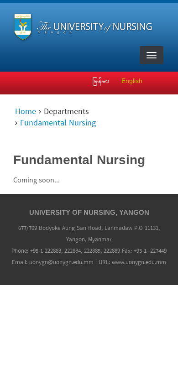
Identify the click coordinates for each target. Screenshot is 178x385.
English (131, 80)
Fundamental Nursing (58, 124)
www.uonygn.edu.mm (139, 262)
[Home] (85, 25)
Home (25, 112)
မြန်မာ (101, 80)
